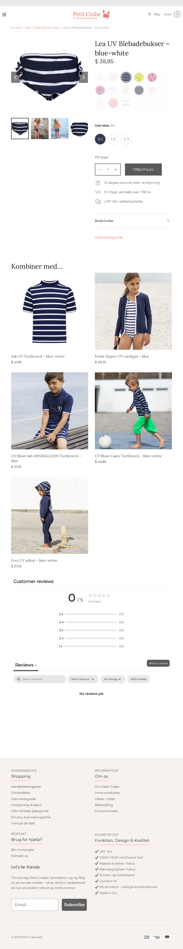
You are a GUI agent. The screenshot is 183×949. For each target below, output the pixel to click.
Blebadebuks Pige (46, 27)
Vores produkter (107, 793)
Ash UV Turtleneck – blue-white (38, 356)
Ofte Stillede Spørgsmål (30, 811)
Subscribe (74, 905)
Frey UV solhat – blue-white (34, 560)
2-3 (126, 139)
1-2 (113, 139)
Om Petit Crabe (107, 787)
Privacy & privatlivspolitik (31, 817)
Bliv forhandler (22, 850)
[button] (91, 614)
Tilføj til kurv (143, 169)
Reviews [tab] (26, 665)
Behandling (104, 805)
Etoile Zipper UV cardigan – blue (122, 356)
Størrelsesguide (109, 237)
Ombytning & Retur (26, 805)
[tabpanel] (91, 708)
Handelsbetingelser (26, 787)
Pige (28, 27)
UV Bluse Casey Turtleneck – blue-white (128, 456)
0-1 (100, 139)
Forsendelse (20, 793)
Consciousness (106, 811)
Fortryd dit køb (23, 823)
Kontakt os (19, 856)
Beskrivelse (104, 220)
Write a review (158, 663)
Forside (16, 27)
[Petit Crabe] (91, 14)
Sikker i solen (105, 799)
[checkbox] (138, 679)
